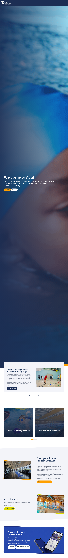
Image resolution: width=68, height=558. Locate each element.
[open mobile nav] (65, 2)
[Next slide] (39, 395)
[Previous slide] (29, 395)
